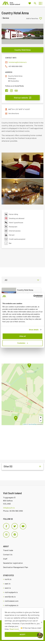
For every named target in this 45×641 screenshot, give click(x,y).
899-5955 (19, 66)
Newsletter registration (13, 563)
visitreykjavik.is (11, 592)
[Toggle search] (35, 3)
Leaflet (25, 424)
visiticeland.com (11, 601)
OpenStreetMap (32, 424)
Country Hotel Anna (22, 50)
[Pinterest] (15, 534)
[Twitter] (15, 526)
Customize (21, 343)
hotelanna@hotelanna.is (18, 62)
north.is (8, 579)
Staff (5, 559)
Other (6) (8, 466)
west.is (8, 588)
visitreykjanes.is (11, 605)
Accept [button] (22, 634)
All (6, 280)
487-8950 (11, 66)
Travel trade (8, 550)
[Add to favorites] (34, 18)
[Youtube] (23, 526)
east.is (7, 583)
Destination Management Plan (15, 567)
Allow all (22, 336)
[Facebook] (6, 526)
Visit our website (21, 97)
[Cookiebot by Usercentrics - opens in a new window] (33, 296)
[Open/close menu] (40, 3)
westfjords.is (10, 596)
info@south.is (9, 508)
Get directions (13, 113)
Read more (14, 629)
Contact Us (7, 554)
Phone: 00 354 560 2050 (13, 511)
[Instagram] (6, 534)
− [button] (40, 420)
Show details (34, 330)
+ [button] (40, 417)
